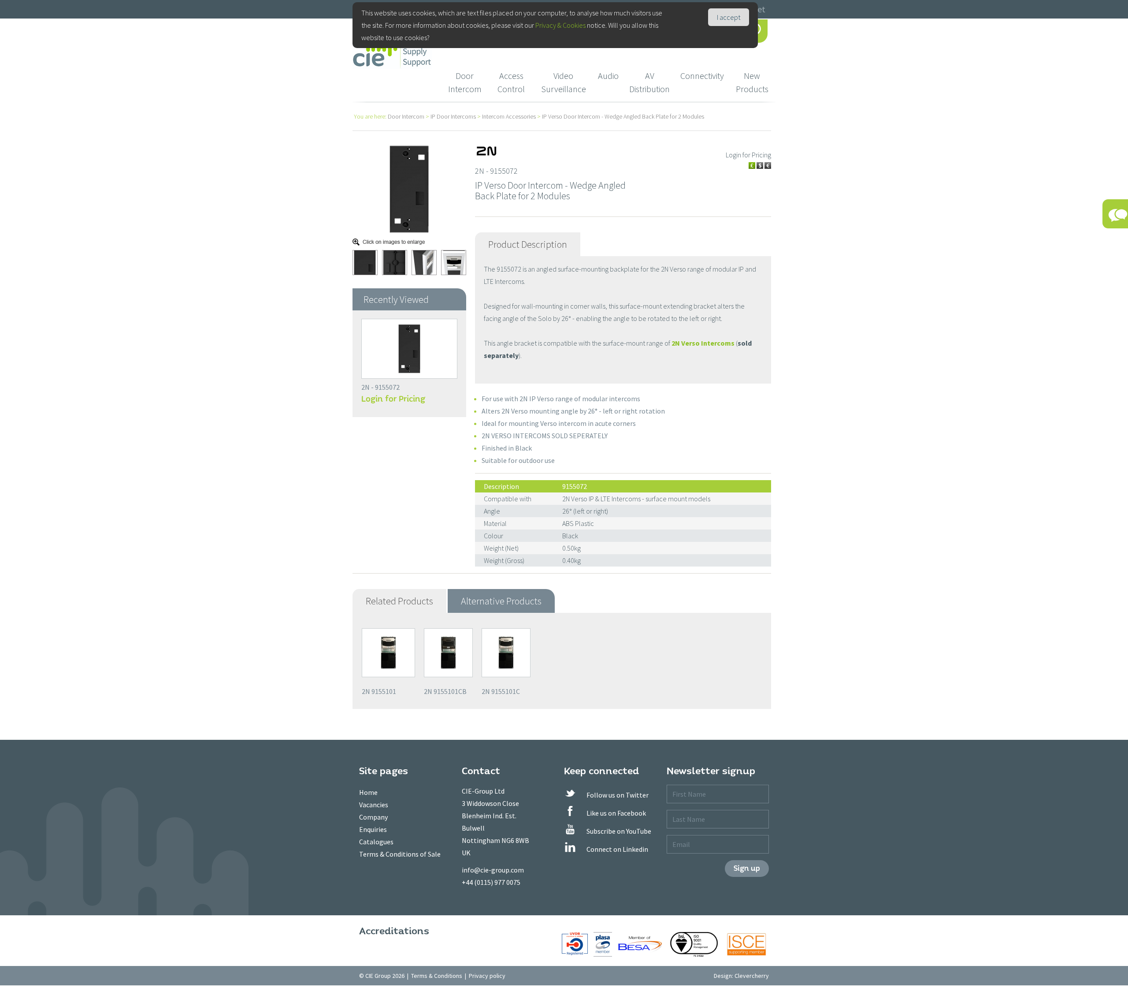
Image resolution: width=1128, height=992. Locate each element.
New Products (752, 82)
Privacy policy (487, 976)
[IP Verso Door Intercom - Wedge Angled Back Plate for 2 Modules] (409, 188)
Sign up (747, 868)
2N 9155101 (379, 691)
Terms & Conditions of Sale (400, 854)
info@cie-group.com (493, 869)
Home (368, 792)
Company (373, 817)
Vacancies (373, 804)
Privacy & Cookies (560, 25)
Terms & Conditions (436, 976)
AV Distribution (649, 82)
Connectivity (702, 75)
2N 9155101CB (445, 691)
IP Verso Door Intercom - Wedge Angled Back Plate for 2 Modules (623, 116)
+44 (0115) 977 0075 (491, 882)
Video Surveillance (563, 82)
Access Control (511, 82)
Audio (608, 75)
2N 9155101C (501, 691)
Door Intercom (465, 82)
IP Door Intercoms (453, 116)
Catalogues (376, 841)
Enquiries (373, 829)
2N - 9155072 (380, 387)
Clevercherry (752, 976)
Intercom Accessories (509, 116)
